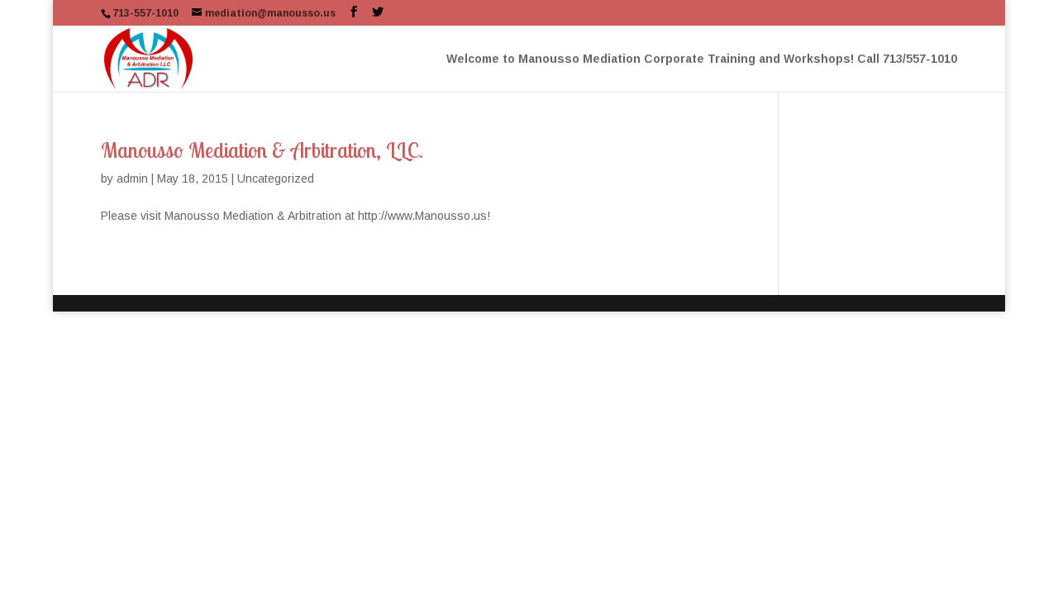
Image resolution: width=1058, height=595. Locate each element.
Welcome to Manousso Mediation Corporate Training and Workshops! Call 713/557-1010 (701, 59)
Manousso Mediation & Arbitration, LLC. (262, 150)
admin (132, 178)
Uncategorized (275, 178)
